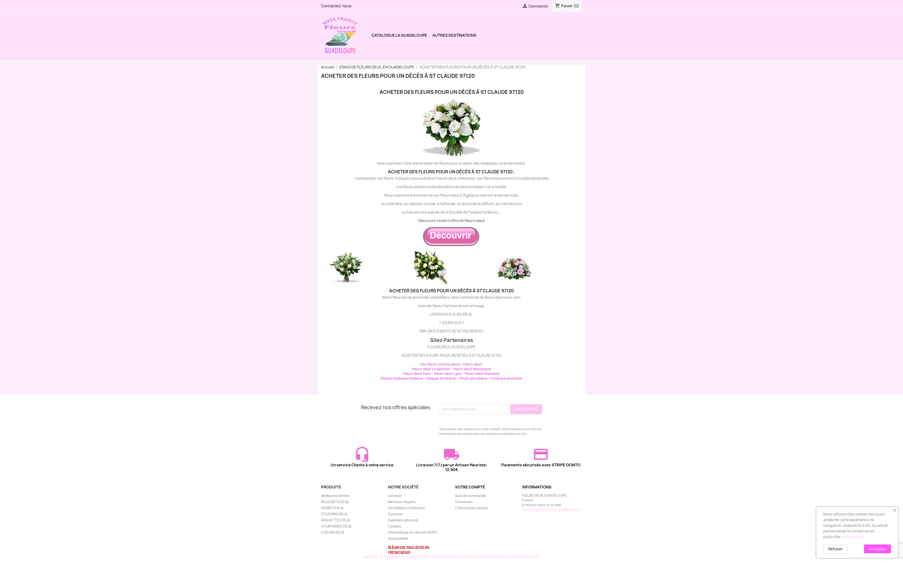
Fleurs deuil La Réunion (431, 368)
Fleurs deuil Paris (417, 373)
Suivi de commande (470, 495)
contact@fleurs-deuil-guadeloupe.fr (551, 509)
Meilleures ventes (335, 495)
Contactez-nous (336, 5)
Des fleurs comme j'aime (440, 364)
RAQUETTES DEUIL (336, 520)
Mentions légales (402, 502)
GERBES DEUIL (332, 508)
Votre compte (470, 487)
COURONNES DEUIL (336, 526)
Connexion (464, 502)
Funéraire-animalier (506, 378)
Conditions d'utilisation (406, 508)
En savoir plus (853, 536)
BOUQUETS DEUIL (335, 502)
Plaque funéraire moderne (402, 378)
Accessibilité (398, 538)
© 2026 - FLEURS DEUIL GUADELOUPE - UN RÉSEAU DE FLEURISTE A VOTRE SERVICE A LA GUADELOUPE (452, 556)
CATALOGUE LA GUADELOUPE (399, 35)
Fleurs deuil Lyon (448, 373)
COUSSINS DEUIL (334, 514)
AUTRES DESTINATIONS (454, 35)
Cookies (394, 526)
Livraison (395, 495)
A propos (395, 514)
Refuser (835, 548)
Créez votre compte (471, 508)
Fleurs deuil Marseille (482, 373)
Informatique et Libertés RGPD (412, 532)
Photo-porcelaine (473, 378)
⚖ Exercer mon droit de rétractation (408, 550)
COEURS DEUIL (333, 532)
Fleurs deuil (472, 364)
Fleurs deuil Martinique (472, 368)
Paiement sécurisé (403, 520)
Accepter (877, 548)
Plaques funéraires (441, 378)
